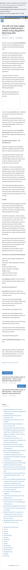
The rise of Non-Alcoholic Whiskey (13, 460)
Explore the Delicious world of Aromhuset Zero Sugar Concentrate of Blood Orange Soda (15, 469)
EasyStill (11, 37)
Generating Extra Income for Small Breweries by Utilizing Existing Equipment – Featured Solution (15, 411)
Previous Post (8, 372)
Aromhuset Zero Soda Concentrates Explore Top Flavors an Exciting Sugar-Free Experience (14, 446)
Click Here (19, 353)
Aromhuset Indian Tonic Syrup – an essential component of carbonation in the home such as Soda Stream (15, 440)
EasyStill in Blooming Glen (11, 362)
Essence (6, 533)
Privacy (6, 529)
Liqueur (6, 543)
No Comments (19, 37)
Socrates (17, 565)
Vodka (5, 541)
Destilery (6, 537)
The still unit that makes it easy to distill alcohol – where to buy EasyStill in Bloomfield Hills (13, 391)
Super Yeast (7, 539)
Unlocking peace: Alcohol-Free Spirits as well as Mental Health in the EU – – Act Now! (14, 475)
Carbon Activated (8, 547)
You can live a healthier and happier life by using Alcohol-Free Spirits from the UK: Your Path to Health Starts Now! (15, 481)
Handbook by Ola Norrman (11, 527)
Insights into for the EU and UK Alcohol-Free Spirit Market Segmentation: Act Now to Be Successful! (14, 487)
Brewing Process (8, 551)
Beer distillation (8, 549)
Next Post (21, 386)
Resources (6, 556)
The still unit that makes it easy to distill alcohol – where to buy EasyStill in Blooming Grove (13, 379)
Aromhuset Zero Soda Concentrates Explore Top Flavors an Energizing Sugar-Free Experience (14, 502)
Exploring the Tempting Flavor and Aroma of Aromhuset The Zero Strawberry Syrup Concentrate (15, 508)
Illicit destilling (7, 535)
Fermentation (7, 545)
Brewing (6, 554)
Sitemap (6, 531)
